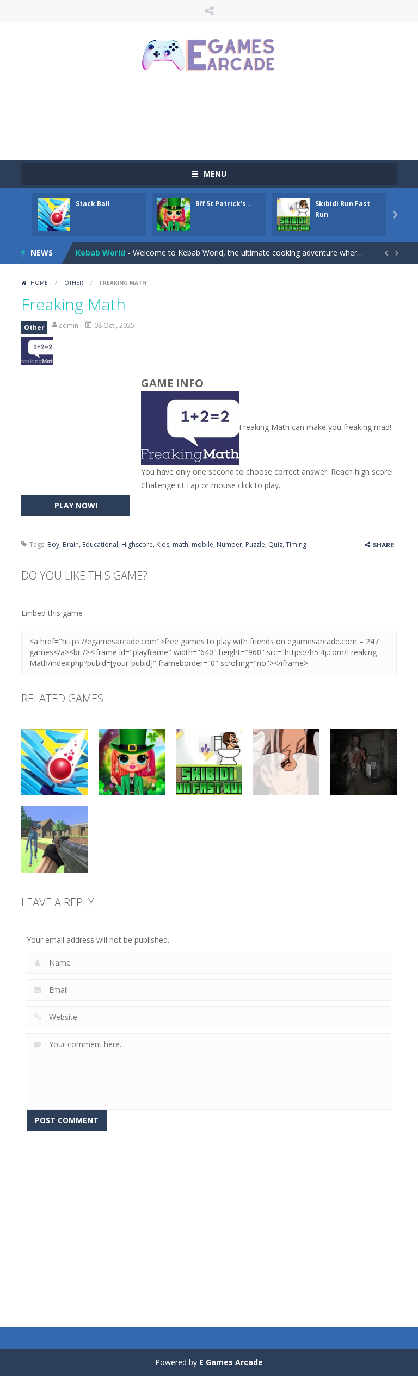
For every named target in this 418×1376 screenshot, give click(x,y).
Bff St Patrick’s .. (223, 203)
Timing (296, 544)
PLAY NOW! (75, 505)
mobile (202, 544)
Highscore (137, 544)
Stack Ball (93, 203)
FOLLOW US (209, 11)
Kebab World (100, 252)
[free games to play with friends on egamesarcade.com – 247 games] (209, 56)
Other (73, 283)
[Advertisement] (219, 116)
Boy (53, 544)
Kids (162, 544)
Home (39, 283)
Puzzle (255, 544)
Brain (71, 544)
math (180, 544)
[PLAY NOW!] (54, 214)
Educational (100, 544)
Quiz (275, 544)
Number (229, 544)
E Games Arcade (231, 1362)
